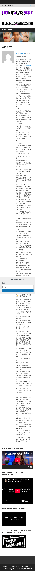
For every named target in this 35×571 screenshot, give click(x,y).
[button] (17, 279)
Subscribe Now (18, 291)
